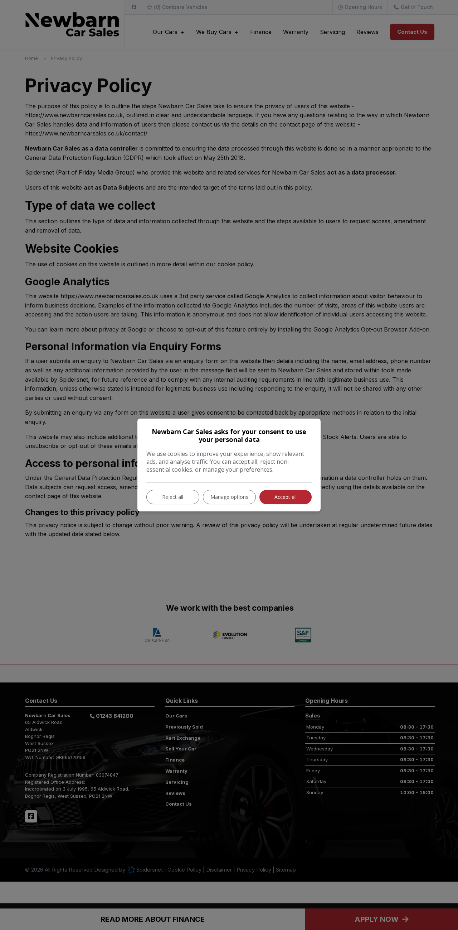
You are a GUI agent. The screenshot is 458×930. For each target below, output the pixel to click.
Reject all (172, 496)
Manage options (229, 496)
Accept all (285, 496)
